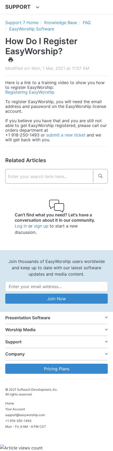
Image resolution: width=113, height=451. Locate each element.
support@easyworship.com (25, 415)
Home (9, 403)
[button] (56, 317)
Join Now (56, 298)
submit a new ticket (65, 135)
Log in (21, 226)
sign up (41, 226)
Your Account (15, 409)
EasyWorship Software (31, 28)
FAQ (87, 22)
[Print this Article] (11, 59)
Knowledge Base (60, 22)
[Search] (100, 176)
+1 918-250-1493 (18, 421)
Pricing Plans (56, 368)
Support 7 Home (21, 22)
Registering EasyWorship (29, 92)
